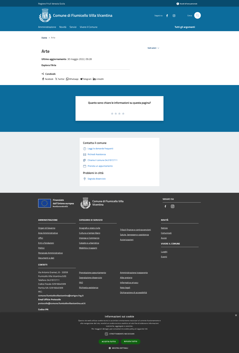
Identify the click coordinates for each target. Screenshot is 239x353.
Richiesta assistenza (88, 287)
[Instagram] (173, 15)
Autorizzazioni (126, 239)
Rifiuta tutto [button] (130, 341)
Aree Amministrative (48, 233)
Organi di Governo (46, 228)
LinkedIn (100, 79)
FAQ (81, 282)
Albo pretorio (126, 277)
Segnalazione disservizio (90, 277)
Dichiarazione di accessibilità (133, 292)
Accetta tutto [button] (109, 341)
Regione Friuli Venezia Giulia (51, 3)
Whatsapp (73, 79)
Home (44, 37)
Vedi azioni (152, 47)
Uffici (40, 238)
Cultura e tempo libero (89, 233)
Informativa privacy (129, 282)
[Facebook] (166, 15)
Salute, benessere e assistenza (134, 234)
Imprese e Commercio (89, 238)
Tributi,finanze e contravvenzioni (135, 229)
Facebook (49, 79)
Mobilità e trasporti (88, 248)
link (146, 329)
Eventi (164, 256)
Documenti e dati (46, 258)
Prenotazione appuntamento (92, 272)
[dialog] (119, 332)
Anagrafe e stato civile (89, 228)
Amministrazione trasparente (134, 272)
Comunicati (166, 233)
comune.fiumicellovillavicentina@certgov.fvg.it (61, 295)
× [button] (236, 315)
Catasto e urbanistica (89, 243)
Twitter (61, 79)
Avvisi (164, 238)
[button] (119, 348)
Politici (41, 248)
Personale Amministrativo (50, 253)
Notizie (164, 228)
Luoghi (164, 251)
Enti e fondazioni (46, 243)
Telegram (87, 79)
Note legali (125, 287)
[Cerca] (197, 15)
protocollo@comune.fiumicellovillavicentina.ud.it (61, 303)
